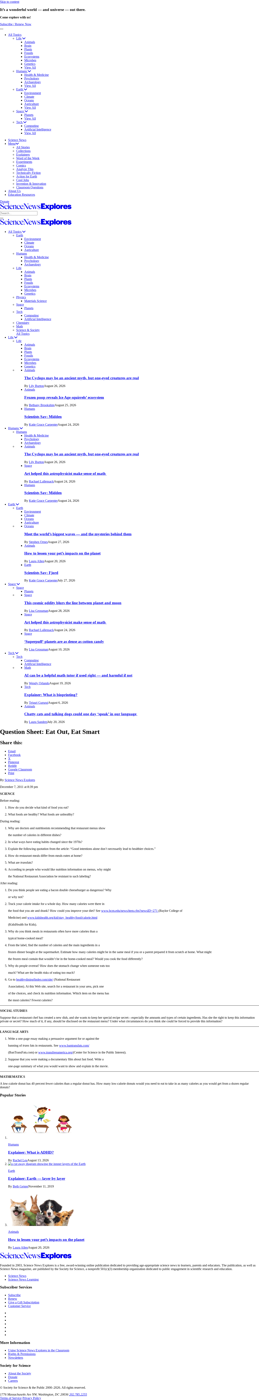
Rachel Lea (20, 1160)
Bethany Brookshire (42, 405)
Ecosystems (31, 56)
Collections (23, 151)
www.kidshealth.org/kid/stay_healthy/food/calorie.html (62, 917)
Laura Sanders (38, 722)
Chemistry (22, 322)
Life (19, 38)
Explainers (23, 154)
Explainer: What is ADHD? (31, 1152)
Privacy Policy (31, 1398)
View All (30, 67)
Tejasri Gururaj (38, 702)
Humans (22, 71)
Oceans (29, 100)
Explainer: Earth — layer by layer (36, 1178)
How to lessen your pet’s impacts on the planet (62, 553)
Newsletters (15, 1357)
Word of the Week (27, 158)
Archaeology (32, 82)
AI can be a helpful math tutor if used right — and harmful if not (78, 675)
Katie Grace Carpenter (43, 424)
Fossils (28, 53)
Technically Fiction (28, 172)
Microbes (30, 60)
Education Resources (21, 194)
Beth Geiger (20, 1186)
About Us (14, 191)
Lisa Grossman (38, 610)
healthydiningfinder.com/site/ (34, 979)
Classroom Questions (29, 187)
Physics (21, 297)
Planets (28, 115)
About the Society (19, 1373)
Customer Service (19, 1306)
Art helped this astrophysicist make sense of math (65, 473)
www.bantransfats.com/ (74, 1045)
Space (20, 111)
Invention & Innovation (31, 183)
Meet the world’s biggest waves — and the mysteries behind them (78, 534)
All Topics (14, 34)
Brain (27, 45)
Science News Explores (20, 780)
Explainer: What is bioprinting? (50, 695)
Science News (17, 140)
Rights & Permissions (22, 1354)
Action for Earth (26, 176)
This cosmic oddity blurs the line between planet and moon (72, 603)
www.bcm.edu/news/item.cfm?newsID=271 (129, 910)
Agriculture (31, 104)
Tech (19, 122)
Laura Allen (36, 561)
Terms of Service (11, 1398)
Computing (31, 126)
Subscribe (14, 1295)
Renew (12, 1298)
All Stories (23, 147)
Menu (12, 143)
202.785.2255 (78, 1394)
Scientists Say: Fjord (41, 573)
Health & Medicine (36, 75)
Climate (29, 96)
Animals (29, 42)
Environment (32, 93)
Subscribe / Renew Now (15, 24)
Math (19, 326)
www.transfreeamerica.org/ (55, 1052)
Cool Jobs (22, 180)
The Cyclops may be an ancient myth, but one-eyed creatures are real (81, 378)
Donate (4, 201)
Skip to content (9, 1)
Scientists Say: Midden (43, 417)
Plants (28, 49)
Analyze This (24, 169)
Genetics (29, 64)
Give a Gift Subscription (23, 1302)
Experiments (24, 162)
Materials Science (35, 301)
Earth (20, 89)
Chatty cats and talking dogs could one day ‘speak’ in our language (80, 714)
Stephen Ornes (38, 542)
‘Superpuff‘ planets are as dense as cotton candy (64, 641)
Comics (21, 165)
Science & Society (28, 330)
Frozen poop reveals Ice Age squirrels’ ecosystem (64, 397)
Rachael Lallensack (41, 481)
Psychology (31, 78)
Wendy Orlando (39, 683)
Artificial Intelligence (37, 129)
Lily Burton (36, 386)
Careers (13, 1380)
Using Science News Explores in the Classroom (38, 1350)
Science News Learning (23, 1279)
